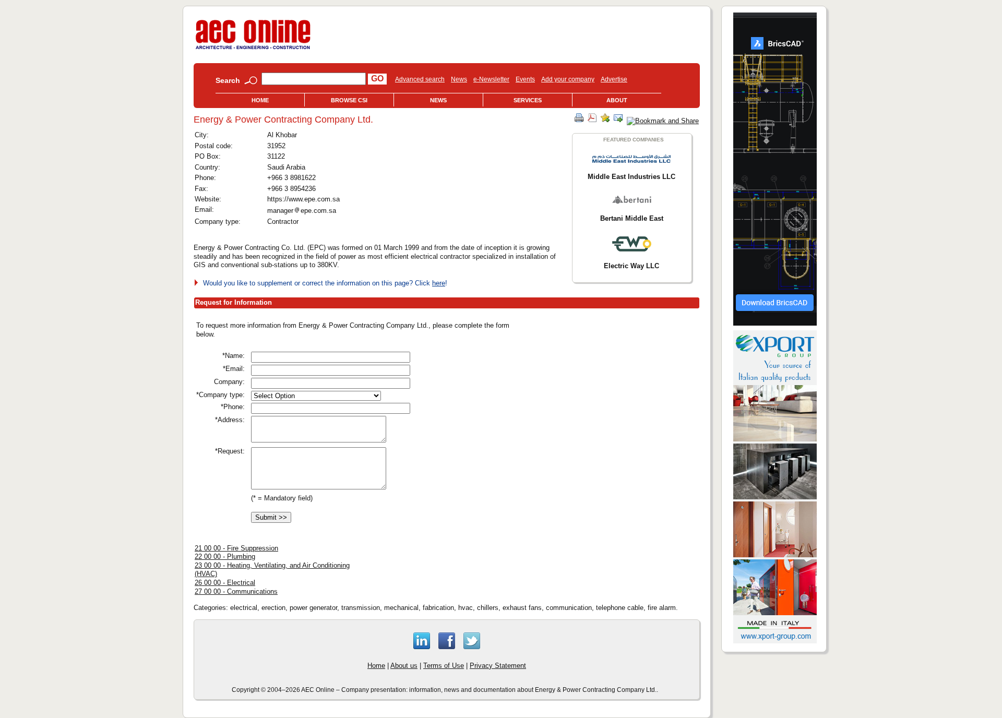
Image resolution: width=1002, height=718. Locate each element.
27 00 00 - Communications (236, 591)
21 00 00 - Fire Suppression (236, 548)
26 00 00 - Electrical (225, 583)
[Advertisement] (610, 393)
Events (525, 79)
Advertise (614, 79)
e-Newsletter (491, 79)
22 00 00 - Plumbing (225, 556)
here (438, 283)
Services (528, 100)
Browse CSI (349, 100)
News (459, 79)
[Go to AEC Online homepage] (253, 49)
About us (404, 665)
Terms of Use (443, 665)
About (616, 100)
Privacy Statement (498, 665)
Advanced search (420, 79)
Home (260, 100)
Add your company (567, 79)
